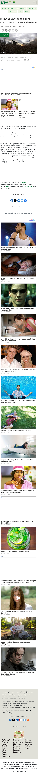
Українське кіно (32, 8)
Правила (16, 750)
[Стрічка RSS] (27, 720)
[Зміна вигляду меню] (34, 2)
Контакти (16, 746)
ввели (7, 186)
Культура (28, 742)
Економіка (28, 744)
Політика (16, 748)
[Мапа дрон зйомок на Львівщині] (19, 734)
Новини (27, 11)
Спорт (27, 748)
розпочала (22, 182)
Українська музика (20, 8)
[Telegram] (13, 30)
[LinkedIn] (9, 30)
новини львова (20, 194)
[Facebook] (3, 30)
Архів (4, 752)
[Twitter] (6, 30)
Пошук (4, 754)
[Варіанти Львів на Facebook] (10, 720)
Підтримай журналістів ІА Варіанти (18, 213)
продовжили (27, 186)
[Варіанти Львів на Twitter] (13, 720)
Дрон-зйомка (18, 742)
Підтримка (17, 744)
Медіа (4, 748)
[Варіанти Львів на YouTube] (20, 720)
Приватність (17, 752)
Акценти (5, 742)
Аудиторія (6, 756)
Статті (20, 11)
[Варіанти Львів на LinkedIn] (17, 720)
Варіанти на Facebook (18, 207)
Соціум (4, 34)
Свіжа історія (12, 11)
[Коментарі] (16, 30)
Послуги (16, 740)
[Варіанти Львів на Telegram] (24, 720)
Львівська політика (7, 8)
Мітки (4, 750)
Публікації (6, 740)
